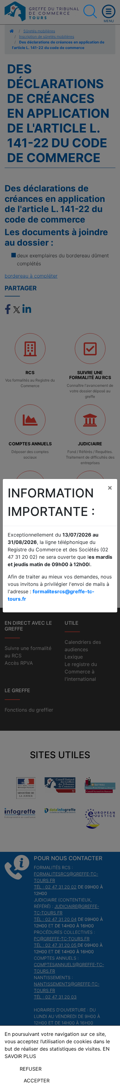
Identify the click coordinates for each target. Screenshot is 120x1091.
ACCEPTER (37, 1080)
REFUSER (31, 1069)
